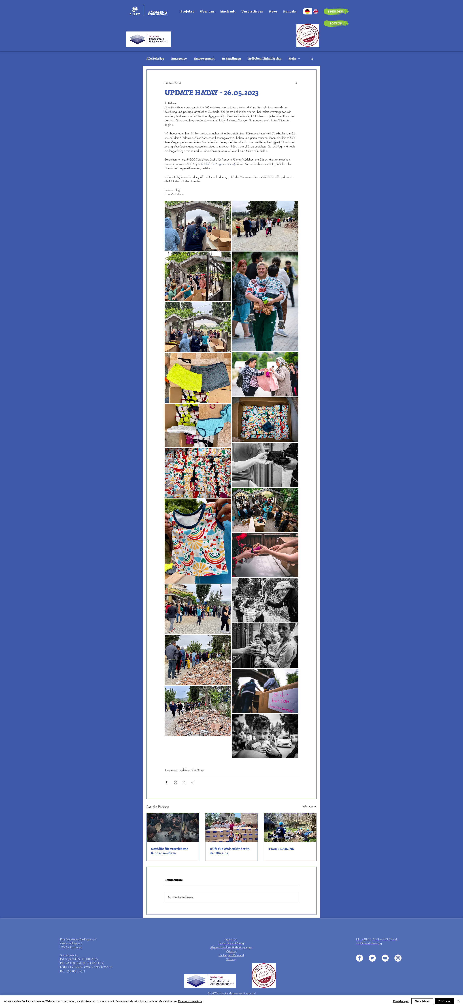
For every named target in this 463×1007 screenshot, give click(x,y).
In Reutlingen (231, 58)
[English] (316, 11)
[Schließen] (458, 1001)
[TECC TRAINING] (290, 827)
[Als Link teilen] (193, 782)
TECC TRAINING (281, 849)
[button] (312, 58)
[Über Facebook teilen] (166, 782)
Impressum (231, 939)
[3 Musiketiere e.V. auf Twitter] (372, 958)
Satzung (231, 959)
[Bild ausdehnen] (198, 226)
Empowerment (204, 58)
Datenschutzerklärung (231, 943)
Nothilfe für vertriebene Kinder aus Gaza (169, 851)
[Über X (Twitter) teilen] (175, 782)
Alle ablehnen (422, 1001)
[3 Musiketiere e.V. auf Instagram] (398, 958)
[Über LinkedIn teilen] (184, 782)
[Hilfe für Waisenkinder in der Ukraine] (231, 827)
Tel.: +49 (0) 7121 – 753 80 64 (376, 939)
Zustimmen (444, 1001)
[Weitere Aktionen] (296, 83)
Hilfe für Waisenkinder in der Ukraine (230, 851)
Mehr (292, 58)
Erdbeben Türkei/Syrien (264, 58)
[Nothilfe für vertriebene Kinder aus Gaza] (173, 827)
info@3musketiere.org (369, 943)
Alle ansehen (310, 806)
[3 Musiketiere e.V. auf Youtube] (385, 958)
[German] (307, 11)
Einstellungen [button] (401, 1001)
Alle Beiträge (155, 58)
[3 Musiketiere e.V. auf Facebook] (359, 958)
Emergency (179, 58)
